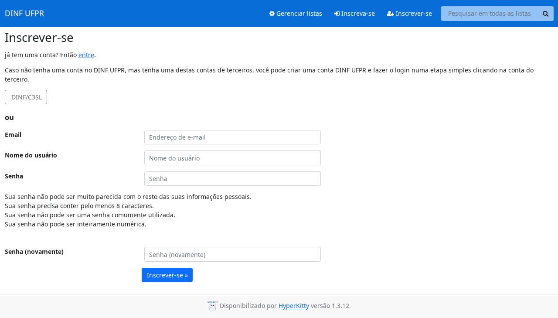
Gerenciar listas (298, 13)
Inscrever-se (413, 13)
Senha (14, 176)
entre (86, 55)
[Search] (546, 13)
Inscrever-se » (167, 275)
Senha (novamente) (34, 251)
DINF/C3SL (26, 97)
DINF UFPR (24, 13)
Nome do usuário (31, 155)
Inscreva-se (357, 13)
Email (13, 134)
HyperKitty (294, 306)
